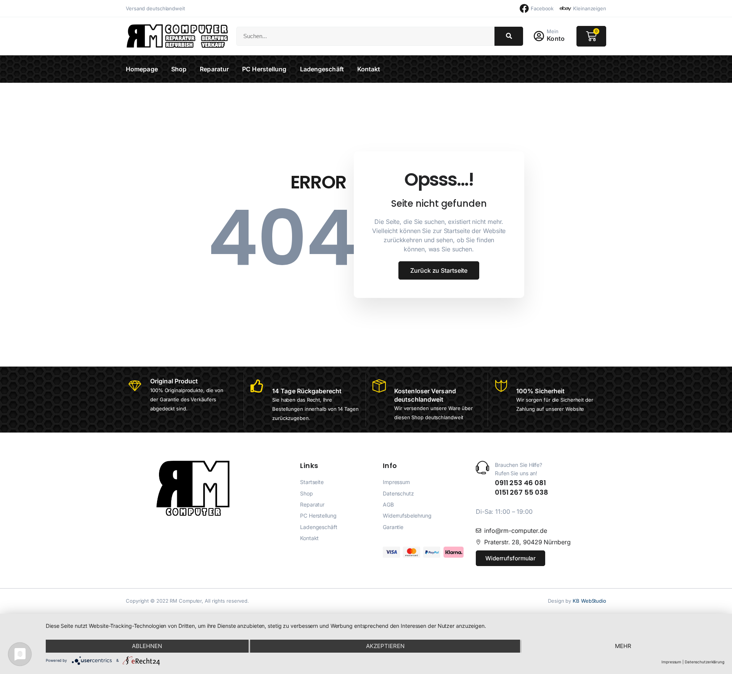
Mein (553, 31)
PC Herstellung (264, 69)
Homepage (142, 69)
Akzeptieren (385, 646)
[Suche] (508, 36)
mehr (623, 646)
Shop (178, 69)
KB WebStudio (589, 601)
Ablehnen (147, 646)
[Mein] (539, 36)
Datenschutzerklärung (704, 662)
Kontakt (368, 69)
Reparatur (214, 69)
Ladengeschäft (322, 69)
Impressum (671, 662)
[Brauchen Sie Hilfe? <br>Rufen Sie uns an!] (482, 467)
